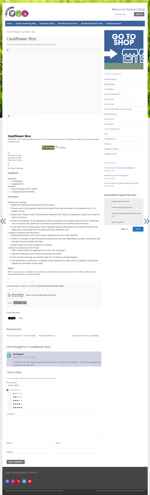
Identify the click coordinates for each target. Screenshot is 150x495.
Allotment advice (110, 79)
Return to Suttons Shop (128, 9)
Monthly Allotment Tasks (92, 23)
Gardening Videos (113, 23)
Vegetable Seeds (110, 154)
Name (10, 443)
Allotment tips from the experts (116, 175)
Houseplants (109, 124)
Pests (106, 134)
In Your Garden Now (111, 129)
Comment (11, 414)
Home (9, 23)
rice (24, 303)
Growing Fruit (109, 119)
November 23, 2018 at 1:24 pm (25, 357)
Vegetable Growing (111, 149)
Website (10, 452)
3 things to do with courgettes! (85, 335)
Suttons (32, 44)
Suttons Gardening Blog (26, 23)
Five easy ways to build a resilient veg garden (121, 183)
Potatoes (107, 144)
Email (58, 443)
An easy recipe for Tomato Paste (21, 335)
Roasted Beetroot (47, 335)
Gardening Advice (47, 23)
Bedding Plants (109, 84)
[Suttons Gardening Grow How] (17, 11)
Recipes (16, 31)
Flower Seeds (109, 104)
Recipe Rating (11, 382)
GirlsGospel (18, 354)
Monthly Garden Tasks (67, 23)
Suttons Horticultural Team (51, 286)
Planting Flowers (110, 139)
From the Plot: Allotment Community (117, 109)
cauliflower (18, 303)
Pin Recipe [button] (62, 148)
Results (124, 229)
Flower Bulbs (109, 99)
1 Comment (50, 44)
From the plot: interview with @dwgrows (119, 168)
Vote (138, 229)
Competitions (109, 89)
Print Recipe (49, 148)
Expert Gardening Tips (112, 94)
